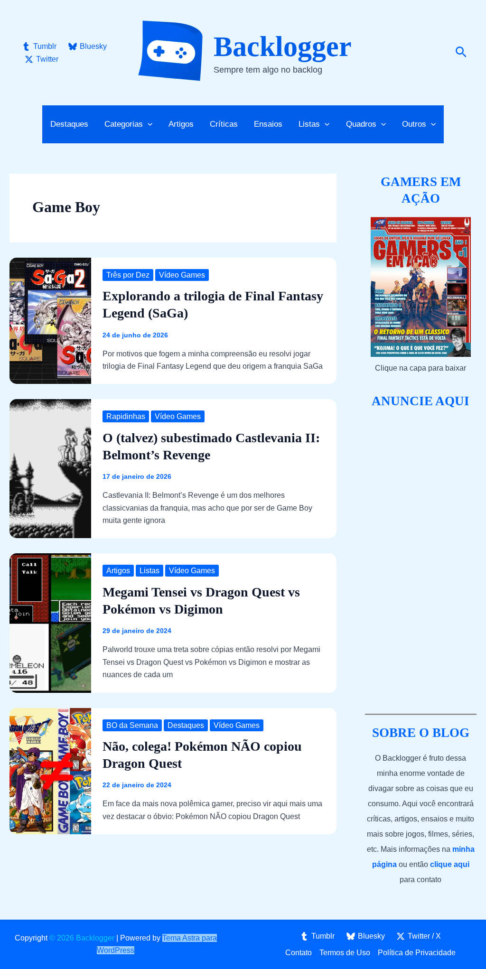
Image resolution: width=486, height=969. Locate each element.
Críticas (224, 124)
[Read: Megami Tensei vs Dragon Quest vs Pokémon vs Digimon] (50, 622)
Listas (149, 571)
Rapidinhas (125, 416)
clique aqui (449, 864)
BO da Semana (132, 725)
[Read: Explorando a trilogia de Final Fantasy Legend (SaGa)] (50, 320)
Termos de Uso (344, 953)
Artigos (181, 124)
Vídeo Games (182, 275)
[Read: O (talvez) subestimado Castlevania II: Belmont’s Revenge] (50, 468)
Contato (298, 953)
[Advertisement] (421, 561)
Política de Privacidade (417, 953)
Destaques (69, 124)
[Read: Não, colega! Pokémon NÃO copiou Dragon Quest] (50, 770)
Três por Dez (128, 275)
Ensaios (268, 124)
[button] (461, 52)
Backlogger (283, 46)
